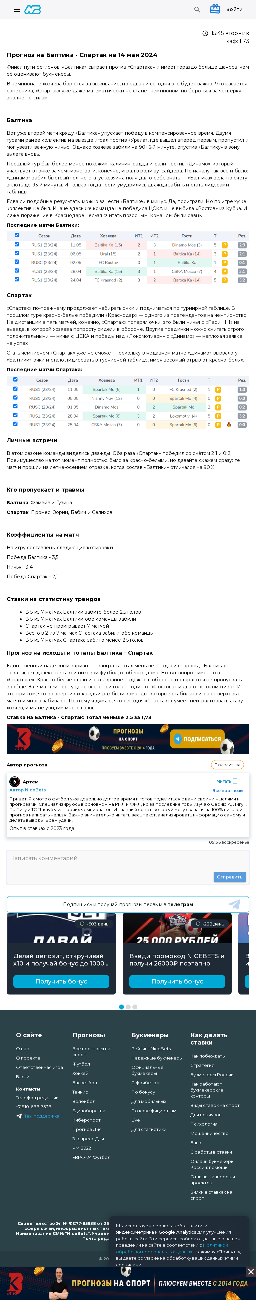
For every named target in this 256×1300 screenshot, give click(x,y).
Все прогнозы (227, 790)
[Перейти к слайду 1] (121, 1007)
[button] (227, 764)
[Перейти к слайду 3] (134, 1007)
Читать (224, 781)
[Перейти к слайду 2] (128, 1007)
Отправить (230, 876)
